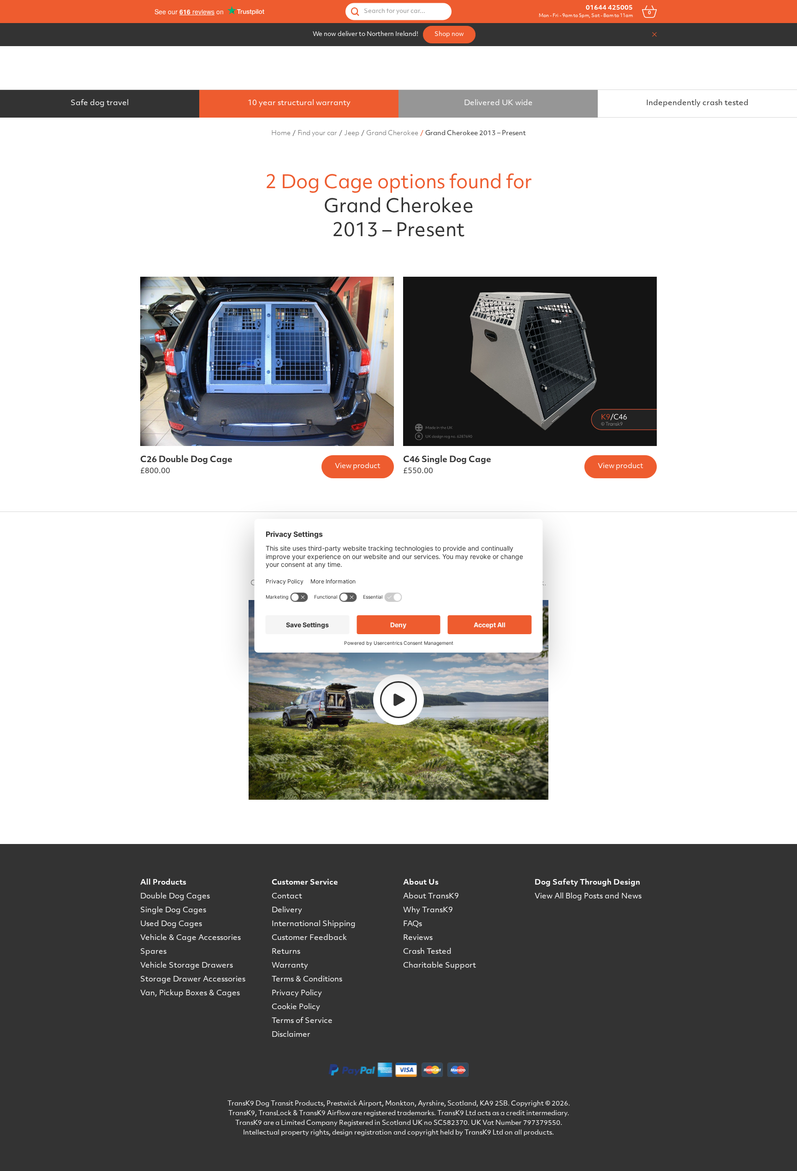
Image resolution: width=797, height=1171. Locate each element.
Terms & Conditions (307, 979)
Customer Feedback (309, 938)
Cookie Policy (296, 1007)
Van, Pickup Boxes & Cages (190, 993)
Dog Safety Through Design (587, 882)
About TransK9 (431, 896)
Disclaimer (291, 1035)
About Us (421, 882)
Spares (153, 952)
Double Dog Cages (175, 896)
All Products (163, 882)
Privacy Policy (297, 993)
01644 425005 (609, 8)
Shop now (449, 34)
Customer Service (305, 882)
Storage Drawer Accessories (192, 979)
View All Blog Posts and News (588, 896)
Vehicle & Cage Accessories (190, 938)
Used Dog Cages (171, 924)
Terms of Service (302, 1021)
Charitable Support (439, 965)
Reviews (418, 938)
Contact (287, 896)
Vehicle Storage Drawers (186, 965)
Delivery (287, 910)
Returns (286, 952)
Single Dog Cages (173, 910)
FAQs (412, 924)
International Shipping (314, 924)
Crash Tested (427, 952)
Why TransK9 (428, 910)
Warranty (290, 965)
